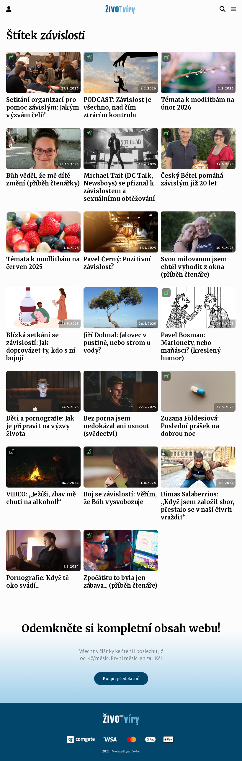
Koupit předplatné (121, 678)
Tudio (135, 751)
